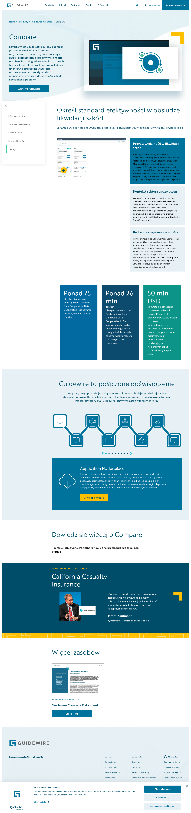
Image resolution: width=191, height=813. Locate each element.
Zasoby (89, 5)
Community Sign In (172, 762)
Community (137, 756)
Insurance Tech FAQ (140, 772)
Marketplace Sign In (172, 772)
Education (136, 767)
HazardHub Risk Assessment (144, 777)
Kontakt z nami (15, 132)
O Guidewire (104, 5)
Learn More (72, 713)
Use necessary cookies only (163, 806)
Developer (136, 762)
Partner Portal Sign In (173, 777)
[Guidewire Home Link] (29, 743)
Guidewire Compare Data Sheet (75, 705)
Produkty (49, 5)
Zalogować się (154, 5)
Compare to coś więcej (19, 124)
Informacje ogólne (17, 116)
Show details (40, 802)
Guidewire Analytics (42, 21)
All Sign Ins (173, 756)
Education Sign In (171, 767)
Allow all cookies (162, 789)
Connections (110, 762)
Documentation (111, 767)
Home (12, 21)
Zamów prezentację (175, 5)
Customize (161, 797)
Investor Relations (112, 772)
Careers (108, 756)
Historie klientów (16, 141)
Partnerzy (75, 5)
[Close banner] (187, 786)
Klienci (62, 5)
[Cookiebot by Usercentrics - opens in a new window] (16, 808)
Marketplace (110, 777)
